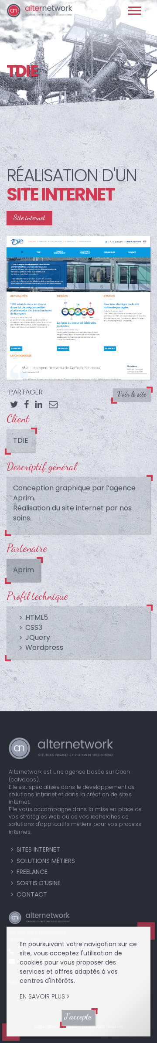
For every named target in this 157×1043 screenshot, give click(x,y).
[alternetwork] (43, 11)
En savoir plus (42, 996)
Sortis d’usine (39, 883)
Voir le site (131, 394)
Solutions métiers (46, 861)
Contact (32, 894)
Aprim (23, 570)
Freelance (32, 872)
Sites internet (38, 849)
